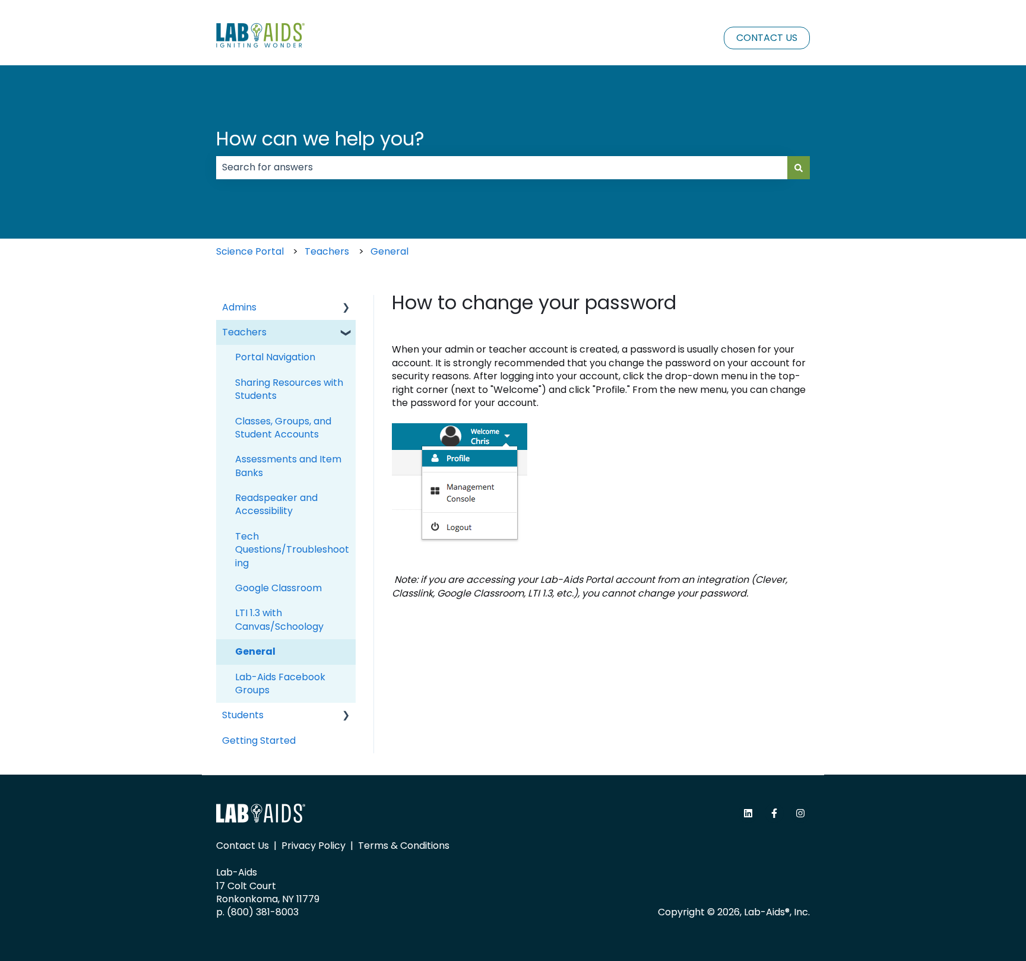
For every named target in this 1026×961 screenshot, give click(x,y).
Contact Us (242, 845)
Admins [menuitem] (239, 307)
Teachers (327, 251)
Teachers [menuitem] (244, 332)
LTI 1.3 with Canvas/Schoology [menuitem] (279, 619)
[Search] (798, 167)
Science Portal (250, 251)
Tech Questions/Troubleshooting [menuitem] (292, 549)
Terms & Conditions (403, 845)
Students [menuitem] (243, 715)
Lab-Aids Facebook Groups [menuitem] (280, 683)
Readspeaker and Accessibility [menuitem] (276, 504)
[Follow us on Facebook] (774, 813)
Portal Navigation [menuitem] (275, 357)
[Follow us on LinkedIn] (748, 813)
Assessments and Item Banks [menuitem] (288, 465)
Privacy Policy (313, 845)
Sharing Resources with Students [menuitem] (289, 389)
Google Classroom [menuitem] (278, 588)
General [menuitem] (255, 651)
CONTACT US (766, 38)
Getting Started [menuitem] (259, 740)
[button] (346, 308)
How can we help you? (320, 138)
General (389, 251)
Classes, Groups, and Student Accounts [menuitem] (283, 427)
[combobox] (501, 167)
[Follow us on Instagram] (800, 813)
